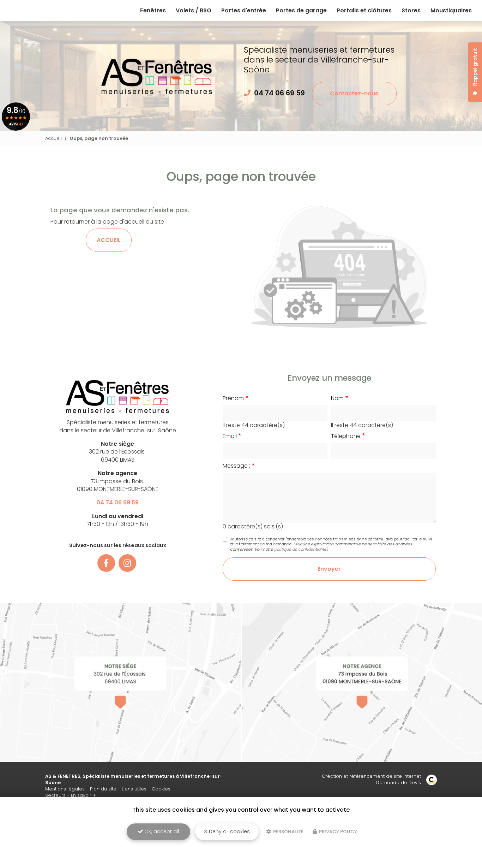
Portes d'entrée (243, 10)
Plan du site (103, 789)
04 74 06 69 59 (279, 93)
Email (230, 436)
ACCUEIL (109, 240)
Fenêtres (153, 10)
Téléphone (346, 436)
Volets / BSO (193, 10)
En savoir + (83, 795)
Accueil (53, 138)
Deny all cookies (228, 831)
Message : (236, 466)
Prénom (233, 398)
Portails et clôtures (364, 10)
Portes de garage (301, 10)
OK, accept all (161, 831)
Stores (411, 10)
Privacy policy (337, 831)
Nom (337, 398)
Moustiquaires (451, 10)
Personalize (287, 831)
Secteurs (55, 795)
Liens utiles (134, 789)
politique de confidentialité (300, 549)
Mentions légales (65, 789)
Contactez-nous (354, 93)
